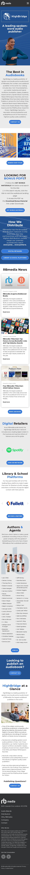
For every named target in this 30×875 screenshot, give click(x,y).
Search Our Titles (15, 163)
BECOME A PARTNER (15, 516)
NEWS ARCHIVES (15, 411)
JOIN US (15, 650)
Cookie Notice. (9, 868)
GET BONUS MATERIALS (15, 210)
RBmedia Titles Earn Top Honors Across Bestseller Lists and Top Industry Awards (15, 341)
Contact (4, 823)
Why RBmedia (6, 817)
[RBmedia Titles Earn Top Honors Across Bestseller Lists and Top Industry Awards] (15, 326)
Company (5, 820)
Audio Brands (6, 811)
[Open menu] (28, 3)
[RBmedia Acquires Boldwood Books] (15, 281)
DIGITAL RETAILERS (15, 251)
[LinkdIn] (3, 857)
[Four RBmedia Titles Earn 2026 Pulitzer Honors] (15, 373)
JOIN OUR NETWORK (15, 462)
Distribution (5, 814)
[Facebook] (8, 857)
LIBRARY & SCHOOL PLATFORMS (15, 258)
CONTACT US (15, 122)
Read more (6, 312)
